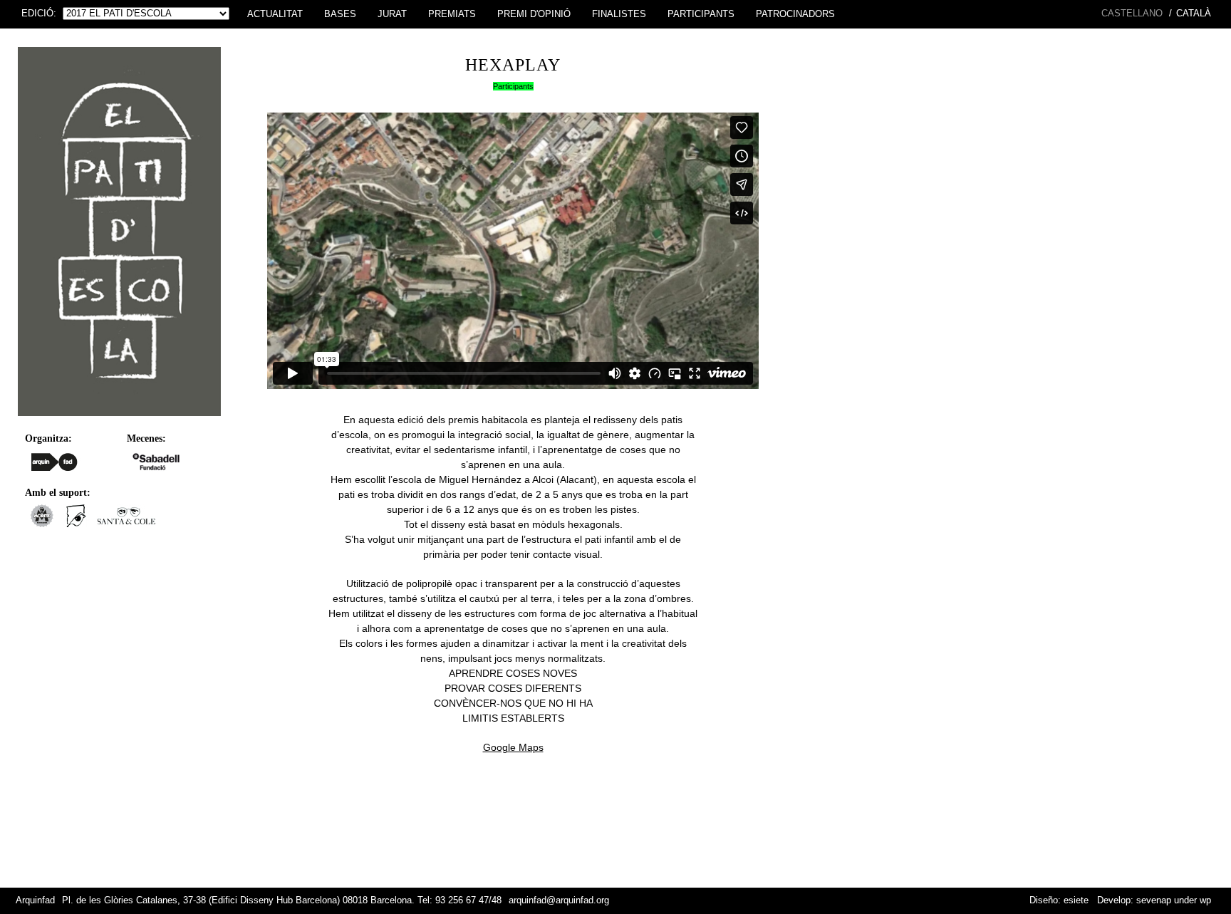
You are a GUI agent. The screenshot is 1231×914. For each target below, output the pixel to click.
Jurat (392, 14)
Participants (701, 14)
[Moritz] (41, 523)
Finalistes (619, 14)
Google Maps (513, 747)
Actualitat (275, 14)
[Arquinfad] (54, 461)
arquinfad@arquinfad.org (559, 900)
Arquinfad (35, 900)
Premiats (452, 14)
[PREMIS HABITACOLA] (119, 419)
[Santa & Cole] (126, 523)
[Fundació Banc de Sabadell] (156, 461)
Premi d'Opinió (534, 14)
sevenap (1153, 900)
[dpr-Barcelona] (76, 523)
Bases (340, 14)
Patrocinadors (795, 14)
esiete (1076, 900)
